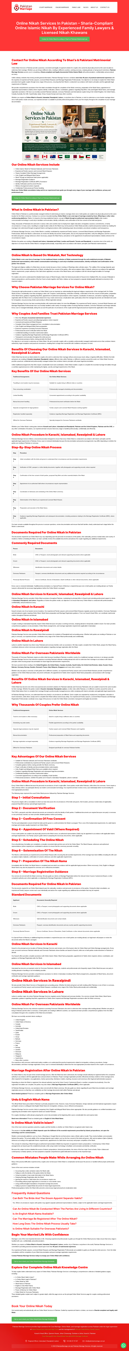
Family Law (76, 7)
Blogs (85, 7)
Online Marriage (62, 7)
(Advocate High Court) (45, 1329)
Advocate (87, 1329)
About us (94, 7)
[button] (123, 1345)
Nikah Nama (65, 1336)
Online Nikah (56, 1336)
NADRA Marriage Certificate (79, 1336)
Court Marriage (45, 7)
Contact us (104, 7)
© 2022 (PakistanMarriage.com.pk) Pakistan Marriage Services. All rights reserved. (77, 1346)
